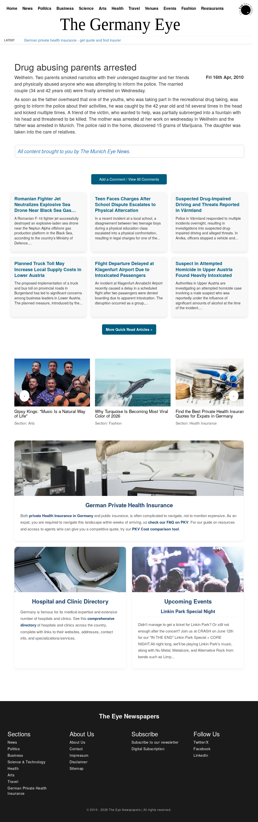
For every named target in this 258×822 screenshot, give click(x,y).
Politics (44, 8)
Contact (76, 748)
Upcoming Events (188, 601)
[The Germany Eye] (246, 8)
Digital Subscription (148, 748)
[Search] (231, 9)
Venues (151, 8)
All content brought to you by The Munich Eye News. (74, 151)
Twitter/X (201, 742)
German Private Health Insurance (129, 505)
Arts (103, 8)
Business (65, 8)
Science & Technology (26, 761)
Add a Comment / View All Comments (129, 179)
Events (170, 8)
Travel (134, 8)
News (27, 8)
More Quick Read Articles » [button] (129, 329)
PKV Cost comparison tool (155, 529)
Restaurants (212, 8)
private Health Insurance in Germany (61, 515)
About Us (77, 742)
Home (12, 8)
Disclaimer (78, 761)
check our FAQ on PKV (168, 522)
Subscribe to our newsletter (155, 742)
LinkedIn (201, 755)
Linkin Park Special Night (188, 611)
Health (117, 8)
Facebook (202, 748)
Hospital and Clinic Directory (70, 601)
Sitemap (77, 768)
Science (86, 8)
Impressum (79, 755)
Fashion (188, 8)
